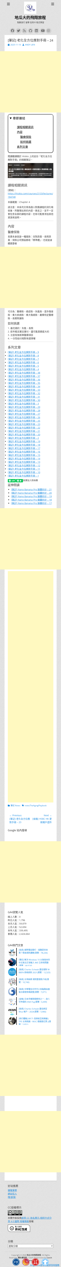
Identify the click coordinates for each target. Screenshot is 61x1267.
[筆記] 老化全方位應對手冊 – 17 (24, 448)
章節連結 (19, 118)
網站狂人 (12, 1193)
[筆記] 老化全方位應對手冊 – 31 (24, 396)
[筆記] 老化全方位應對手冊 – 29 (24, 407)
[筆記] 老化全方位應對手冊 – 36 (24, 379)
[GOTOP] (45, 1262)
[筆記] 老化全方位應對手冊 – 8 (23, 355)
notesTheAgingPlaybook (36, 805)
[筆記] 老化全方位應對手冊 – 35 (24, 383)
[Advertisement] (30, 81)
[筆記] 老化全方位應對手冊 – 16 (24, 451)
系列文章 (22, 146)
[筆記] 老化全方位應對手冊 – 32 (24, 393)
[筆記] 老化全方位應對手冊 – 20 (24, 434)
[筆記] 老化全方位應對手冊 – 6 (23, 362)
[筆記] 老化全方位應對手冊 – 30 (24, 400)
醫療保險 (25, 137)
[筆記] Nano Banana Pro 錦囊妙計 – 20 (31, 492)
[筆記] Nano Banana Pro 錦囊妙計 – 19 (31, 496)
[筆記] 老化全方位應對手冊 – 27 (24, 413)
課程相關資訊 (25, 127)
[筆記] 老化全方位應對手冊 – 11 (24, 468)
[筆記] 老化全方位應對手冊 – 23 (24, 424)
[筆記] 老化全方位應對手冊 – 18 (24, 444)
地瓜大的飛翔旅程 (30, 17)
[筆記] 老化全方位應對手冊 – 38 (24, 372)
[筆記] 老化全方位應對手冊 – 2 (23, 438)
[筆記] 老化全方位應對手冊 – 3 (23, 403)
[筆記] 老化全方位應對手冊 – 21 (24, 431)
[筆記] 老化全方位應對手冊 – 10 (24, 472)
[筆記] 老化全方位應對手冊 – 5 (23, 365)
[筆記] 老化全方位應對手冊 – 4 (23, 369)
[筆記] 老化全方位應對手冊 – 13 (24, 462)
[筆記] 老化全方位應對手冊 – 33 (24, 389)
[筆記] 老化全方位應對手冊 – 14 (24, 458)
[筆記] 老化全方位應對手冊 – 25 (24, 420)
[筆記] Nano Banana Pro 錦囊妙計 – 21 (31, 489)
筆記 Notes (15, 805)
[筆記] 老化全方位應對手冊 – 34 (24, 386)
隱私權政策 (22, 1257)
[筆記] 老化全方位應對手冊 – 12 (24, 465)
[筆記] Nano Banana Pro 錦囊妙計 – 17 (31, 503)
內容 (19, 132)
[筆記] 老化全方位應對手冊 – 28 (24, 410)
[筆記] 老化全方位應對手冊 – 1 (23, 475)
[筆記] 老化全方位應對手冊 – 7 (23, 359)
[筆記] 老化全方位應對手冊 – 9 (23, 352)
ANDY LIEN (30, 44)
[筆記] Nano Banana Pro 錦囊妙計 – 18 (31, 499)
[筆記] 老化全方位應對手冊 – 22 (24, 427)
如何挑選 (25, 142)
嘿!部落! (12, 1197)
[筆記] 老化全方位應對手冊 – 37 (24, 376)
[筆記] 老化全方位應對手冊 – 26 (24, 417)
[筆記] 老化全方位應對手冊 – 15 (24, 455)
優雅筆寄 (12, 1190)
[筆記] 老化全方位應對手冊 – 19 (24, 441)
